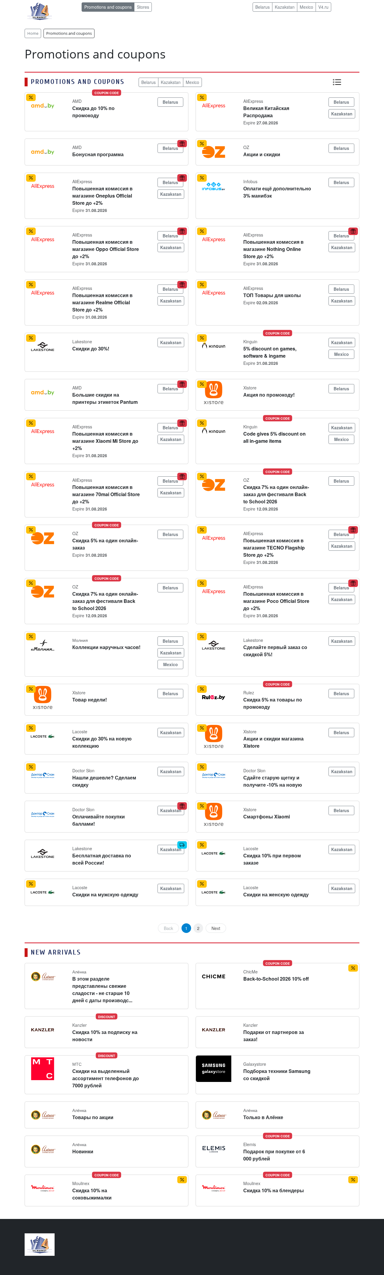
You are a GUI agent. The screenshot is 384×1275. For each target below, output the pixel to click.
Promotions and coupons (108, 7)
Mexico (306, 7)
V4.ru (323, 7)
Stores (143, 7)
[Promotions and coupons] (337, 81)
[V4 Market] (40, 1244)
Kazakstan (285, 7)
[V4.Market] (40, 10)
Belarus (262, 7)
